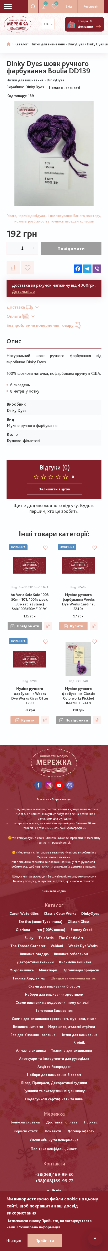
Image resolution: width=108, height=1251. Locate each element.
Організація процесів (80, 970)
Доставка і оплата (62, 1122)
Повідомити (71, 248)
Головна (9, 44)
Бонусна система (25, 1122)
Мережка (54, 1114)
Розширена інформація (38, 1227)
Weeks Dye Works (83, 946)
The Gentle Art (71, 938)
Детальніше (23, 291)
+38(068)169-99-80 (54, 1174)
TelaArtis (46, 938)
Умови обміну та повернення (54, 1140)
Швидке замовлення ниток (73, 978)
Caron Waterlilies (24, 913)
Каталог (21, 44)
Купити (76, 626)
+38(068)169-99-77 (54, 1180)
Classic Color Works (60, 913)
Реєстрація (91, 6)
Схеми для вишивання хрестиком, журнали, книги (54, 1019)
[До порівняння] (13, 267)
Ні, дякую (14, 1240)
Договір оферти (81, 1131)
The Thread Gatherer (27, 946)
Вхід (69, 6)
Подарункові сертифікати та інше (54, 1099)
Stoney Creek (82, 930)
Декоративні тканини (35, 962)
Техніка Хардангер (29, 978)
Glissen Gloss (78, 921)
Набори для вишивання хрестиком (54, 994)
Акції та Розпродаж (54, 1066)
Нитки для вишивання (48, 44)
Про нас (91, 1122)
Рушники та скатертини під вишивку (54, 1091)
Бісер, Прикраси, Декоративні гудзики (54, 1083)
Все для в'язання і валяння (32, 1035)
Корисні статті (26, 1131)
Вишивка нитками (28, 1027)
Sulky (29, 938)
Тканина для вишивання (71, 1050)
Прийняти (44, 1240)
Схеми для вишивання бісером (54, 986)
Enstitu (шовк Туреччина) (40, 921)
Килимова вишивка (75, 962)
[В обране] (27, 267)
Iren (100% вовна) (50, 930)
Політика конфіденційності (54, 1149)
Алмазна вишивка (31, 1050)
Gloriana (23, 930)
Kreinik (79, 1042)
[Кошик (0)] (71, 24)
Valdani (57, 946)
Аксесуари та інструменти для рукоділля (54, 1058)
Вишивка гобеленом (71, 954)
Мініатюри (48, 970)
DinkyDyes (76, 44)
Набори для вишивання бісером (54, 1075)
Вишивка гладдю (34, 954)
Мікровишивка (21, 970)
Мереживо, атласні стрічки (71, 1027)
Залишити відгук (54, 489)
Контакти (53, 1131)
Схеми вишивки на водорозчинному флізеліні (54, 1002)
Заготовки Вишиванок (54, 1010)
